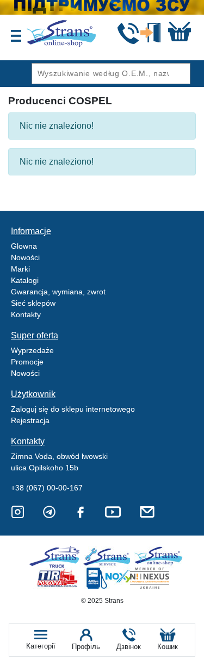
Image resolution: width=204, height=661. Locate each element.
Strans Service (108, 557)
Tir (58, 578)
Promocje (27, 361)
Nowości (25, 257)
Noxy (108, 578)
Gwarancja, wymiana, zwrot (58, 291)
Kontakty (26, 314)
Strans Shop (159, 557)
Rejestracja (30, 420)
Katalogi (25, 280)
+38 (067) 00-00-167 (47, 487)
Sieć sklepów (33, 303)
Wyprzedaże (32, 350)
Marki (20, 269)
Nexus (159, 578)
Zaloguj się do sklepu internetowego (73, 409)
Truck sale (58, 557)
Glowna (24, 246)
